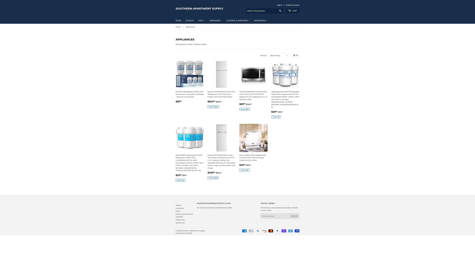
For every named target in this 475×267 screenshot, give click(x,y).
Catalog (189, 20)
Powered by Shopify (184, 233)
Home (178, 20)
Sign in (279, 5)
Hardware (215, 20)
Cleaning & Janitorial (237, 20)
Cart (294, 11)
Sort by (263, 55)
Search (178, 205)
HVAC (201, 20)
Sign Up (294, 216)
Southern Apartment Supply (199, 8)
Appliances (260, 20)
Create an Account (292, 5)
